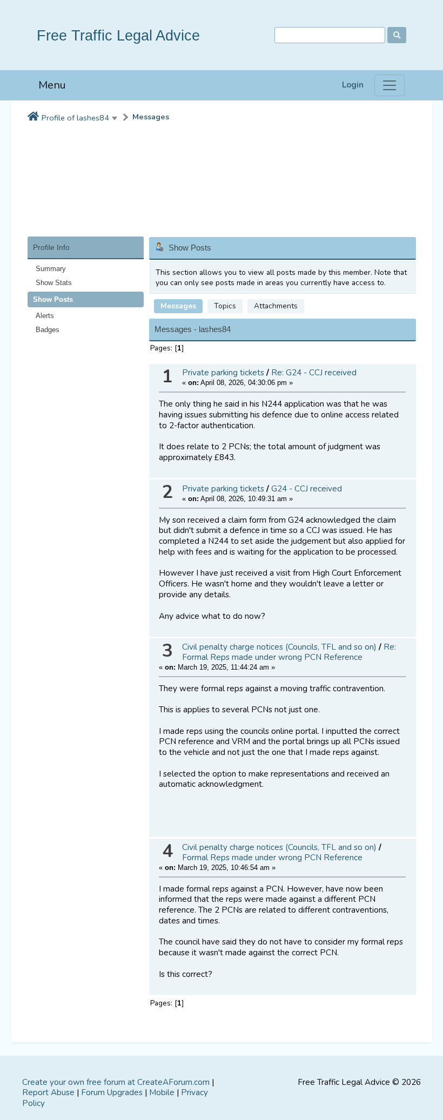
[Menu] (389, 85)
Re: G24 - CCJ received (314, 372)
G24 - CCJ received (306, 488)
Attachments (276, 306)
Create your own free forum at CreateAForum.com (116, 1082)
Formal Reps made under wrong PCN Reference (272, 857)
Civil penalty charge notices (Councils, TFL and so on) (279, 647)
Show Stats (54, 283)
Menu (52, 85)
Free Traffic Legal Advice (118, 35)
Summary (51, 269)
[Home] (33, 117)
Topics (225, 306)
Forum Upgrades (112, 1092)
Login (353, 85)
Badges (47, 330)
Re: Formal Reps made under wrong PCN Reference (289, 652)
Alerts (45, 316)
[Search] (396, 35)
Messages (150, 117)
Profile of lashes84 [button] (75, 117)
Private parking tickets (223, 372)
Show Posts (53, 299)
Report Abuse (48, 1092)
